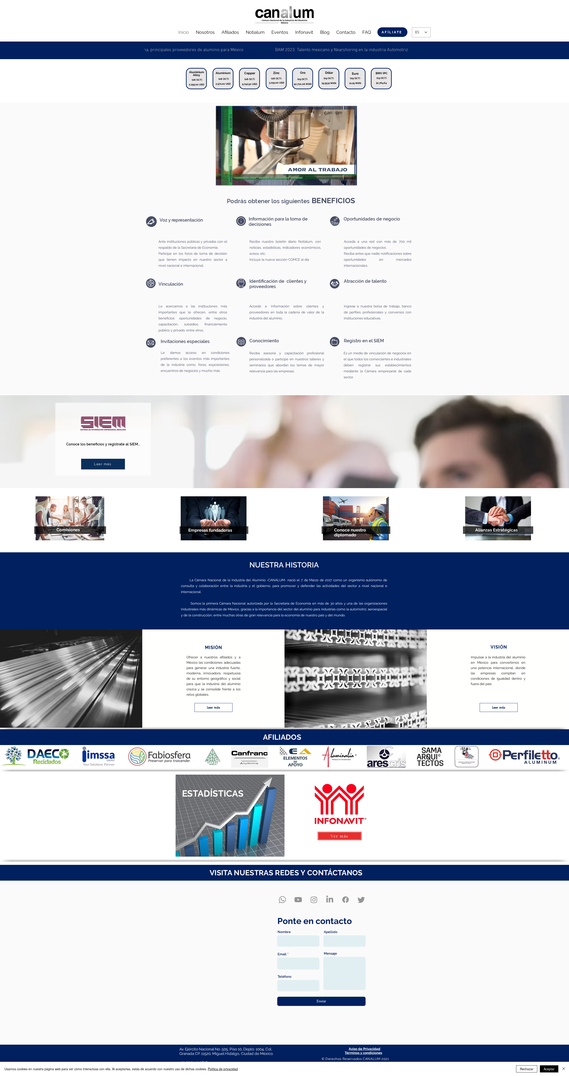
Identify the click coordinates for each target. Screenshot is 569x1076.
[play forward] (563, 757)
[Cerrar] (563, 1068)
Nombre (284, 932)
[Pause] (222, 179)
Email (282, 954)
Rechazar (526, 1069)
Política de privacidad (223, 1069)
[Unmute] (229, 179)
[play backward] (5, 757)
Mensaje (330, 953)
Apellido (330, 932)
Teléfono (284, 976)
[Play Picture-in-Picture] (343, 179)
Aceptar (549, 1069)
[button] (35, 757)
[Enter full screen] (351, 179)
